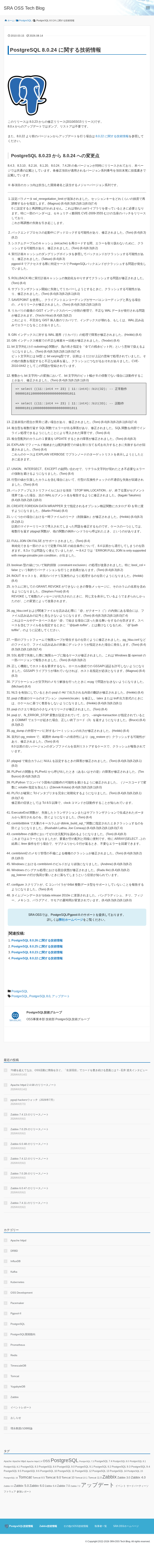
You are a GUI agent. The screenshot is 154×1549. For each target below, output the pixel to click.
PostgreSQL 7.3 (86, 1461)
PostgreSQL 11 (66, 1471)
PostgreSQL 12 (83, 1471)
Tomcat (15, 1376)
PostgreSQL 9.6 (30, 1471)
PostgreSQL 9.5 (12, 1471)
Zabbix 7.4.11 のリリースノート (29, 1202)
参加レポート (24, 1491)
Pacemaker (17, 1303)
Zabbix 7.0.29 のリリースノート (30, 1129)
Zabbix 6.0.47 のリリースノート (30, 1188)
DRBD (14, 1250)
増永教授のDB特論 (21, 1428)
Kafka (14, 1271)
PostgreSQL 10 (48, 1471)
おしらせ (16, 1417)
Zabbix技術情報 (48, 1526)
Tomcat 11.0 (95, 1477)
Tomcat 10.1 (81, 1477)
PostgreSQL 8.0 (39, 996)
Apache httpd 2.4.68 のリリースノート (33, 1084)
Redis (14, 1355)
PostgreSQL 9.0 (66, 1466)
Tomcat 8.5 (38, 1477)
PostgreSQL (19, 991)
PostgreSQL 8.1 (138, 1461)
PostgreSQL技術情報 (20, 1526)
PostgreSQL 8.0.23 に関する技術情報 (37, 952)
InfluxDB (15, 1261)
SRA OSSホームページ (126, 1526)
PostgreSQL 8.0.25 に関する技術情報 (37, 946)
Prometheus (18, 1344)
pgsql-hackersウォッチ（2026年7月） (33, 1099)
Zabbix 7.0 (63, 1485)
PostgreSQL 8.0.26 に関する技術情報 (37, 940)
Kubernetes (17, 1282)
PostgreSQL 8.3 (29, 1466)
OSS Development (21, 1292)
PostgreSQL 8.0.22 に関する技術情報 (37, 958)
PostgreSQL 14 (118, 1471)
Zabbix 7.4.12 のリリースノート (30, 1158)
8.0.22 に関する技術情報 (112, 136)
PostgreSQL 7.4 (103, 1461)
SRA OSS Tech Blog (24, 8)
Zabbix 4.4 (8, 1486)
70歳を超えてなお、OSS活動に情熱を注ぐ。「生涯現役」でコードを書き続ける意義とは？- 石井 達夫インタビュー (79, 1070)
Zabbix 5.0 (21, 1486)
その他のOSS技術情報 (75, 1526)
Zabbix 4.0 (138, 1477)
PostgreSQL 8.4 (47, 1466)
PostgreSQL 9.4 (140, 1466)
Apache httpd (18, 1240)
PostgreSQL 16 (11, 1478)
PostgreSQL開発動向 (23, 1334)
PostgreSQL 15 (135, 1471)
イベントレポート (21, 1407)
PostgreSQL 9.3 (121, 1466)
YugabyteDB (18, 1386)
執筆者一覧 (101, 1526)
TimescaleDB (18, 1365)
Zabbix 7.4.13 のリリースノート (30, 1114)
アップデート (61, 996)
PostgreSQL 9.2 (102, 1466)
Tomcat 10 (68, 1477)
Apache (8, 1461)
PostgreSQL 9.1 (84, 1466)
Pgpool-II (16, 1313)
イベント (120, 1486)
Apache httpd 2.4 (34, 1461)
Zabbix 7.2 (75, 1486)
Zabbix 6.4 (50, 1486)
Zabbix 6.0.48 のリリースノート (30, 1143)
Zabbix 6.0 (36, 1486)
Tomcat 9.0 (53, 1477)
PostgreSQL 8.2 (12, 1466)
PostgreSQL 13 (100, 1471)
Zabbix (15, 1397)
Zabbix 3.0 (123, 1477)
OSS (46, 1461)
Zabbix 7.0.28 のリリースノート (30, 1173)
